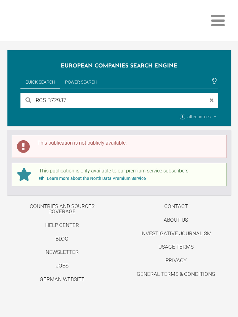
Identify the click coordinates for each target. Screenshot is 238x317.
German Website (62, 279)
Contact (176, 206)
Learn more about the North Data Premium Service (96, 178)
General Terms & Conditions (176, 274)
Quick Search (40, 82)
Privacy (176, 260)
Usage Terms (176, 247)
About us (176, 220)
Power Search (81, 82)
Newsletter (62, 252)
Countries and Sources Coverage (62, 209)
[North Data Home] (43, 20)
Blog (61, 239)
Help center (62, 225)
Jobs (62, 266)
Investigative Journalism (176, 233)
